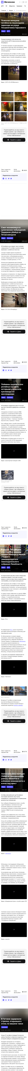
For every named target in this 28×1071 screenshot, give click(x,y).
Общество (12, 6)
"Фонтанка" (8, 853)
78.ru (11, 629)
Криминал (19, 6)
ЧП (6, 6)
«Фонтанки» (22, 641)
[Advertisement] (14, 154)
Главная (3, 10)
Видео (11, 10)
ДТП (2, 6)
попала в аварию (18, 705)
